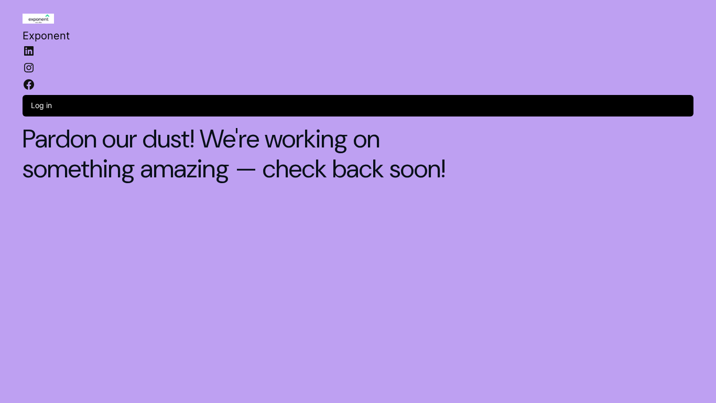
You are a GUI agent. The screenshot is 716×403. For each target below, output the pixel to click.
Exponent (46, 35)
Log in (41, 105)
